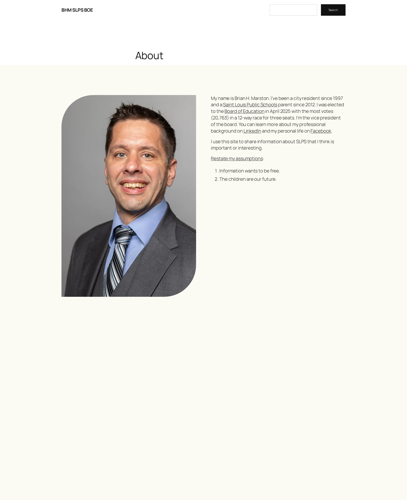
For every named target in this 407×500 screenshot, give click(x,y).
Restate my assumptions (237, 158)
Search (333, 10)
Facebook (321, 131)
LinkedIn (252, 131)
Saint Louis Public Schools (250, 104)
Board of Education (244, 111)
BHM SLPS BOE (77, 10)
